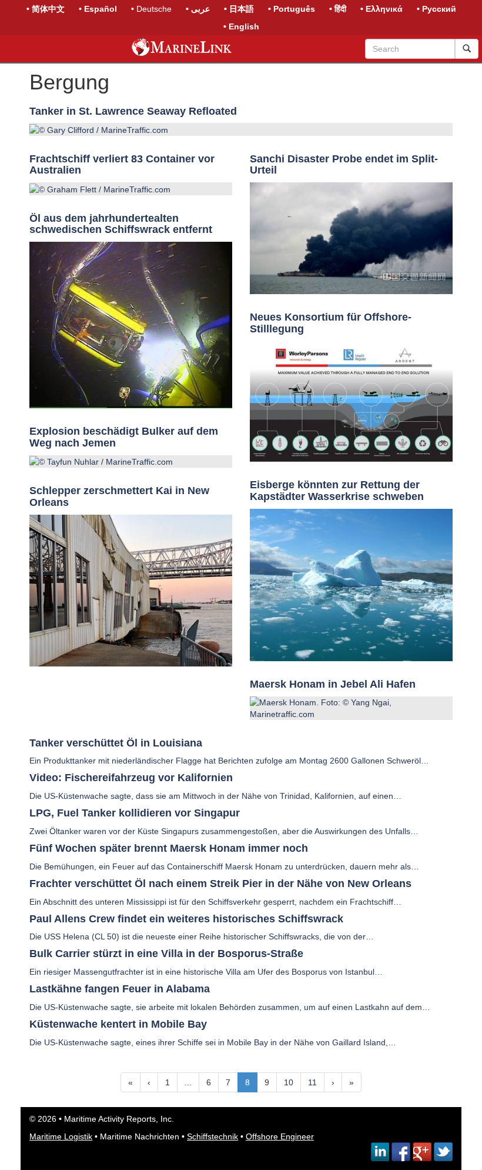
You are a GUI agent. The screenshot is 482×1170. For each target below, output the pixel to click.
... (188, 1082)
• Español (98, 9)
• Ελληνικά (381, 9)
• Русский (436, 9)
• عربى (198, 9)
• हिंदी (337, 9)
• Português (291, 9)
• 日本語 (239, 9)
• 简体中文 (45, 9)
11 (312, 1082)
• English (241, 26)
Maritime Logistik (60, 1136)
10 (288, 1082)
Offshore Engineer (280, 1136)
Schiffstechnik (212, 1136)
